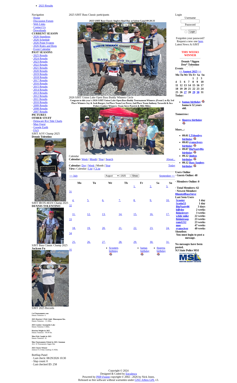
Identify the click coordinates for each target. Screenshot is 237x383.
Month (93, 159)
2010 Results (40, 102)
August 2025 (190, 71)
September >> (167, 175)
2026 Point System (43, 42)
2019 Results (40, 74)
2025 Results (40, 55)
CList (97, 168)
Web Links (39, 24)
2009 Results (40, 105)
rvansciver (182, 228)
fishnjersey (182, 212)
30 (198, 92)
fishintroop (182, 219)
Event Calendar (41, 49)
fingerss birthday (161, 249)
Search (109, 159)
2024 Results (40, 58)
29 (193, 92)
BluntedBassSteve (185, 194)
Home (36, 17)
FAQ (36, 130)
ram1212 (181, 222)
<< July (73, 175)
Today (171, 165)
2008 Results (40, 108)
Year (101, 159)
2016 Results (40, 83)
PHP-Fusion (103, 376)
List (90, 168)
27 (185, 92)
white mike (182, 215)
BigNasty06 (182, 206)
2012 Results (40, 96)
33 (70, 219)
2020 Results (40, 71)
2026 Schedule (41, 39)
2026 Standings (41, 36)
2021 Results (40, 67)
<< (180, 71)
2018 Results (40, 77)
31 (70, 191)
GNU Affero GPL (145, 379)
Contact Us (39, 27)
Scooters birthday (113, 249)
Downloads (39, 30)
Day (84, 165)
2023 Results (46, 5)
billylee (180, 209)
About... (170, 159)
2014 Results (40, 89)
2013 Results (40, 92)
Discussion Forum (43, 20)
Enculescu (131, 373)
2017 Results (40, 80)
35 (70, 249)
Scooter (180, 200)
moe (178, 225)
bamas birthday (144, 249)
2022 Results (40, 64)
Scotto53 (181, 203)
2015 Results (40, 86)
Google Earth (40, 127)
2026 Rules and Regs (45, 45)
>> (199, 71)
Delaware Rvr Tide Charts (47, 121)
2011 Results (40, 99)
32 (70, 205)
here (200, 41)
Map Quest (39, 124)
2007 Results (40, 111)
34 (70, 233)
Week (85, 159)
